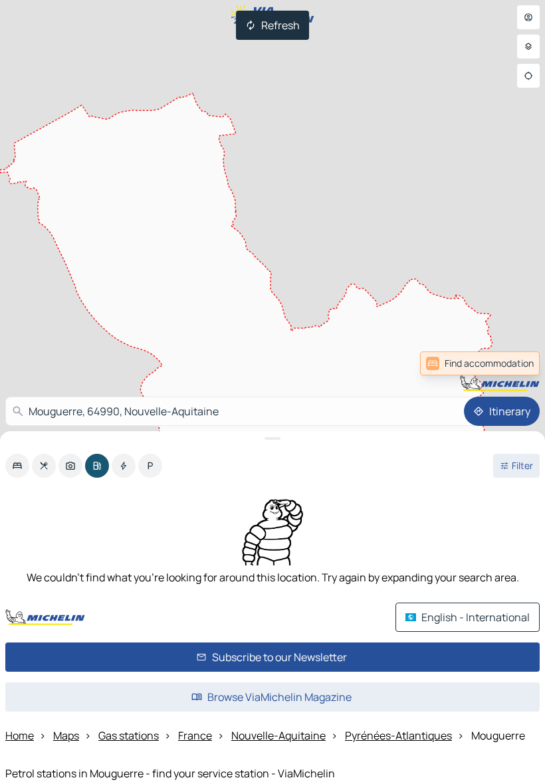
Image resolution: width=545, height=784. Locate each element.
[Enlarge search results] (272, 438)
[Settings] (528, 46)
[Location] (528, 76)
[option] (17, 466)
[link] (510, 363)
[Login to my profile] (528, 17)
